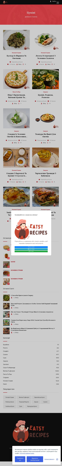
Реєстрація (32, 251)
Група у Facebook (31, 247)
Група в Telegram (31, 249)
